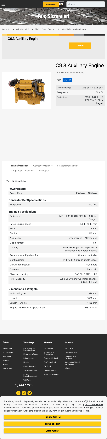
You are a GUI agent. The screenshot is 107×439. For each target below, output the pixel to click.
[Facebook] (18, 393)
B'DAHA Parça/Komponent (30, 375)
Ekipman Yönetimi (50, 370)
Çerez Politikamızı (93, 404)
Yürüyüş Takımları (30, 370)
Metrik (67, 80)
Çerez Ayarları (52, 431)
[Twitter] (29, 393)
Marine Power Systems (45, 29)
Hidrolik (26, 362)
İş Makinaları (7, 348)
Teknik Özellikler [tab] (19, 165)
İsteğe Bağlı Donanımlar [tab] (22, 170)
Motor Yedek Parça (30, 354)
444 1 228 (25, 385)
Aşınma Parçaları (29, 366)
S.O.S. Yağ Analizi (50, 362)
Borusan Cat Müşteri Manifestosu (72, 363)
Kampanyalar (8, 368)
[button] (49, 74)
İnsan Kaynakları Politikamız (71, 357)
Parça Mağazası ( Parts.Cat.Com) (29, 349)
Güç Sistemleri (22, 29)
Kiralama (6, 360)
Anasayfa (6, 29)
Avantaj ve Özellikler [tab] (43, 165)
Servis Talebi (49, 348)
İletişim (67, 368)
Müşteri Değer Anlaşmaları (49, 353)
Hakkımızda (69, 348)
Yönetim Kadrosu (71, 352)
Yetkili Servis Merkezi (52, 374)
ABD (59, 80)
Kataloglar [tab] (44, 170)
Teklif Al (80, 45)
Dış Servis (47, 366)
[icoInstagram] (24, 393)
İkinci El (5, 364)
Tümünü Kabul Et (52, 417)
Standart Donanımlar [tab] (67, 165)
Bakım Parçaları (29, 358)
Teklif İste (27, 380)
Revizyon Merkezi (51, 358)
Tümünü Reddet (52, 424)
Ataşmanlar (7, 356)
